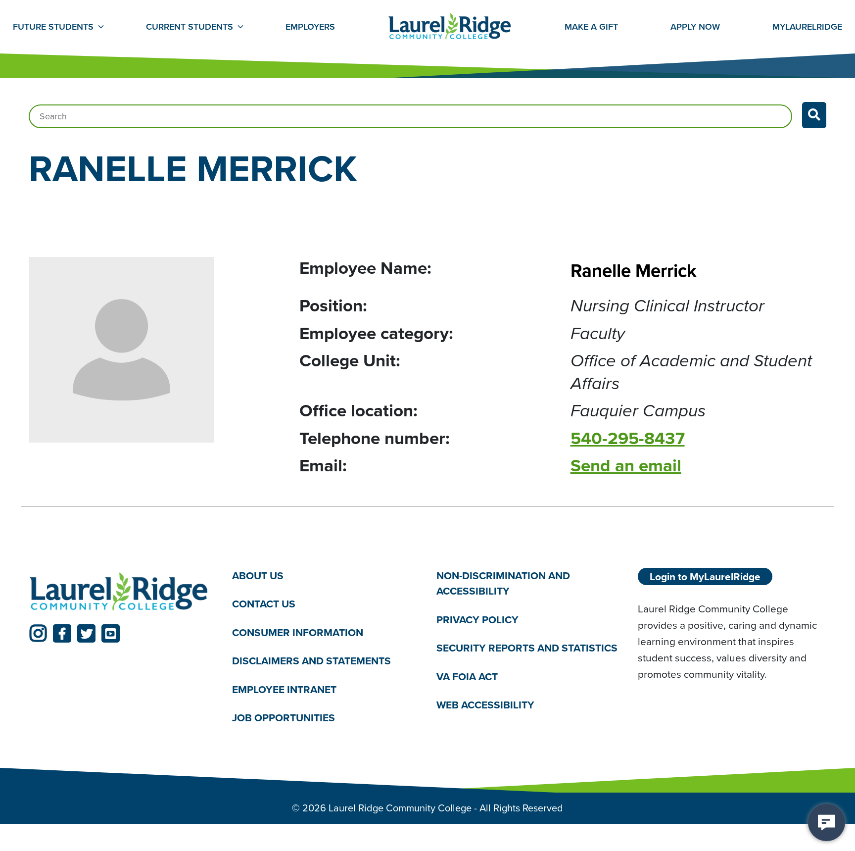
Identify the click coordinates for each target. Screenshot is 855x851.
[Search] (814, 115)
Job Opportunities (283, 717)
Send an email (625, 465)
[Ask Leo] (826, 822)
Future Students (53, 26)
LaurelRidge (807, 26)
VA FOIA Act (467, 676)
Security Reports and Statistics (527, 647)
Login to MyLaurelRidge (705, 576)
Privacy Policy (477, 619)
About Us (258, 575)
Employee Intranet (284, 689)
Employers (310, 26)
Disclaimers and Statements (311, 660)
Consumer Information (297, 632)
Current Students (189, 26)
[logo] (119, 592)
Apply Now (695, 26)
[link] (38, 633)
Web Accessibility (485, 704)
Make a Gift (591, 26)
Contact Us (263, 603)
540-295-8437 (627, 438)
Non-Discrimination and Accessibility (503, 583)
